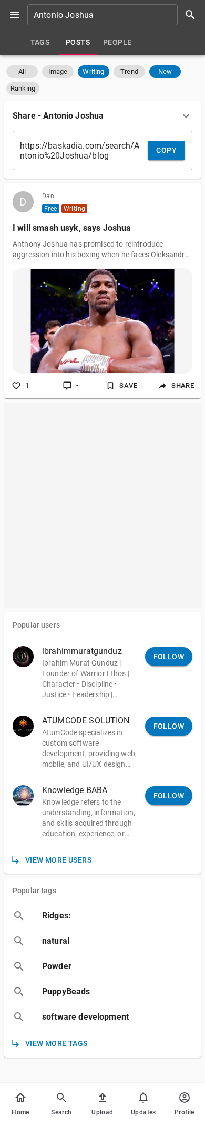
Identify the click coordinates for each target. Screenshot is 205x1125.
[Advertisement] (102, 505)
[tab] (40, 42)
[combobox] (115, 14)
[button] (22, 71)
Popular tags (34, 890)
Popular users (36, 625)
